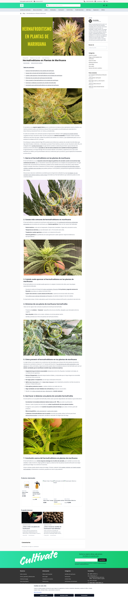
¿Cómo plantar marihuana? (95, 77)
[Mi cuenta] (104, 5)
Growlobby (96, 20)
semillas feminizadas (37, 146)
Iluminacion (67, 576)
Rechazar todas (64, 595)
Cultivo (46, 10)
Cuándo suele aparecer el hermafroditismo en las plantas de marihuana (44, 75)
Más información (38, 592)
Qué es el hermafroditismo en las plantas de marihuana (40, 70)
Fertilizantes (53, 10)
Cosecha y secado (93, 55)
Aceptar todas (43, 595)
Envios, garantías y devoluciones (27, 576)
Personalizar (84, 595)
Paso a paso (91, 66)
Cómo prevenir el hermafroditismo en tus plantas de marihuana (42, 80)
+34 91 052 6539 (93, 580)
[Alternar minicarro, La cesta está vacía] (106, 5)
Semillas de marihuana (25, 10)
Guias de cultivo (26, 63)
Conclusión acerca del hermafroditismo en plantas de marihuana (42, 85)
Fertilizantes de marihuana (71, 581)
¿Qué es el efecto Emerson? (95, 83)
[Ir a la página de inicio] (21, 5)
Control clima (68, 579)
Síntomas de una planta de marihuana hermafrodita (39, 78)
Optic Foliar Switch (34, 382)
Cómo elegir (91, 64)
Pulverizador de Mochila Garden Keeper (62, 501)
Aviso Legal (45, 576)
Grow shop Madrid (24, 581)
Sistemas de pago (24, 579)
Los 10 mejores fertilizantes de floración (98, 74)
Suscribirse (102, 560)
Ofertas (103, 10)
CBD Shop (88, 10)
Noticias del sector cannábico (36, 63)
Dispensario (96, 10)
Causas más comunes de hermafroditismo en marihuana (40, 73)
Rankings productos (93, 62)
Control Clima (70, 10)
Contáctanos (99, 1)
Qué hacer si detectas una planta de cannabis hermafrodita (41, 82)
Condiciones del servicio (84, 564)
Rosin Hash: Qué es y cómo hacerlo (96, 80)
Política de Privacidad (47, 574)
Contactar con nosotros (47, 579)
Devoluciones (45, 581)
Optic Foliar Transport (48, 382)
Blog (107, 1)
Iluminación (61, 10)
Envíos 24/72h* (39, 1)
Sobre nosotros (23, 574)
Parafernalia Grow (79, 10)
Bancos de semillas (37, 10)
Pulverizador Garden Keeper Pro (36, 494)
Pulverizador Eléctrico (70, 500)
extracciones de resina (31, 415)
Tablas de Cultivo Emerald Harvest (96, 86)
